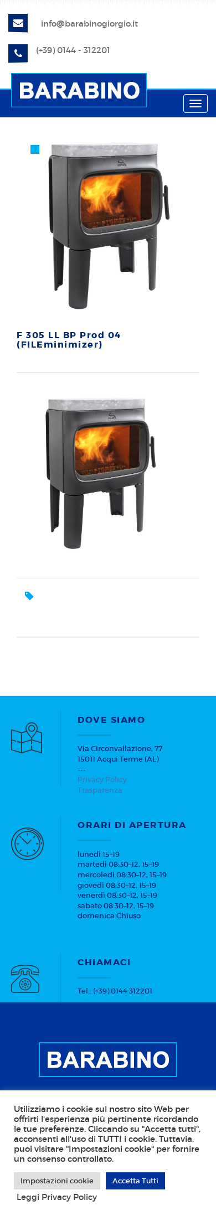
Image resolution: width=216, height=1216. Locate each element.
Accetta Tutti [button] (135, 1181)
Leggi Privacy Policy (57, 1197)
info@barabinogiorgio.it (89, 23)
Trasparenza (100, 790)
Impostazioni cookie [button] (57, 1181)
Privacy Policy (102, 779)
